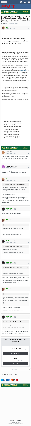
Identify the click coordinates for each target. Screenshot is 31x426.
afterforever (20, 224)
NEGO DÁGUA (10, 166)
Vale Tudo (15, 23)
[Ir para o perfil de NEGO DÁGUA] (3, 166)
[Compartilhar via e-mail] (14, 380)
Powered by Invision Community (15, 423)
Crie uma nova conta (15, 353)
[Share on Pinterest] (17, 380)
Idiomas (12, 420)
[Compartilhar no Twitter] (2, 380)
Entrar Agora (15, 363)
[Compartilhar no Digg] (7, 380)
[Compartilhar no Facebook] (4, 380)
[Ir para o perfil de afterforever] (3, 209)
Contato (19, 420)
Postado (11, 28)
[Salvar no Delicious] (9, 380)
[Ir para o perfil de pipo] (3, 28)
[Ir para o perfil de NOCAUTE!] (3, 152)
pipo (4, 23)
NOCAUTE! (9, 152)
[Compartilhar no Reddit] (12, 380)
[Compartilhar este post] (28, 28)
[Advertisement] (15, 403)
